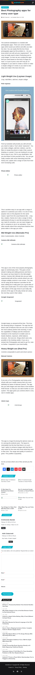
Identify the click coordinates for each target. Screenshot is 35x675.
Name (3, 573)
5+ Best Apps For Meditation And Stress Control (7, 491)
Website (3, 586)
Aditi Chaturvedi (6, 17)
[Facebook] (4, 469)
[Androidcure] (17, 2)
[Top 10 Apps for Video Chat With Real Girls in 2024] (9, 501)
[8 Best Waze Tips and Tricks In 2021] (26, 501)
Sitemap (25, 667)
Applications (5, 7)
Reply (3, 528)
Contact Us (11, 667)
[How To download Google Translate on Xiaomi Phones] (26, 483)
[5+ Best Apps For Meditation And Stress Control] (9, 483)
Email (3, 579)
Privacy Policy (18, 667)
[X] (8, 469)
